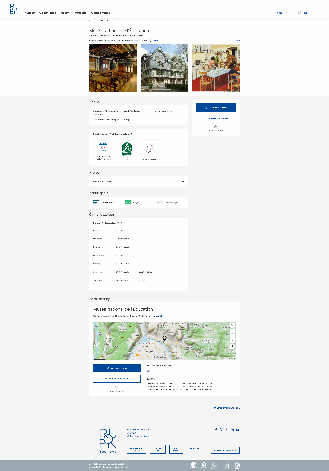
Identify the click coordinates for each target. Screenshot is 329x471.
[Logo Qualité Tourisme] (215, 465)
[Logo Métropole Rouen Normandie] (193, 465)
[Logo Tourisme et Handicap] (227, 465)
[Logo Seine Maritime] (204, 465)
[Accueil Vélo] (237, 465)
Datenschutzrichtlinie (117, 464)
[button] (300, 12)
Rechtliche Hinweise (97, 464)
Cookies (124, 467)
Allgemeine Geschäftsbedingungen (104, 467)
